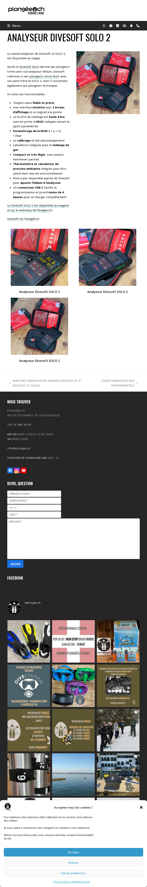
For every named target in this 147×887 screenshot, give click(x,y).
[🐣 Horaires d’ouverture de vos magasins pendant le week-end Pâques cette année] (73, 730)
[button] (141, 807)
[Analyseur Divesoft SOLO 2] (39, 257)
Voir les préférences (73, 873)
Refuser (73, 862)
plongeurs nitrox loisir (44, 76)
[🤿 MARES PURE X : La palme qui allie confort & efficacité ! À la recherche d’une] (28, 641)
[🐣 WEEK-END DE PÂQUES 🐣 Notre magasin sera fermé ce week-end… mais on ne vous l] (28, 730)
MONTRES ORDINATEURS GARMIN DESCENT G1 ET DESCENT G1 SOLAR (45, 383)
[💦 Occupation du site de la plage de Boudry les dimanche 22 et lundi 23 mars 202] (73, 774)
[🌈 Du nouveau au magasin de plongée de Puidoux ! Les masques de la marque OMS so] (73, 686)
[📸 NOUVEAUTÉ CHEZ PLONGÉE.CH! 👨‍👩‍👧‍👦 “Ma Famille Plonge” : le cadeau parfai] (118, 641)
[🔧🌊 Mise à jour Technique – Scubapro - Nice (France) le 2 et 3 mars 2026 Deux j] (118, 774)
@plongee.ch (33, 602)
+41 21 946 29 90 (19, 424)
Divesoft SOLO (29, 67)
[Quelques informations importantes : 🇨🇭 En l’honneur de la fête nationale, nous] (73, 641)
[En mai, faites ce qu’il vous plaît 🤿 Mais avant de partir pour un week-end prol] (118, 686)
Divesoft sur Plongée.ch (23, 219)
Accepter (73, 852)
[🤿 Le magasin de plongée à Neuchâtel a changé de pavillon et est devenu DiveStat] (28, 686)
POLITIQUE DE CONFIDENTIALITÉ (71, 882)
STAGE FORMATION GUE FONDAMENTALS (111, 383)
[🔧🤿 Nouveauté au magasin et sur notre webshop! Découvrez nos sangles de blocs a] (28, 774)
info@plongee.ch (18, 448)
